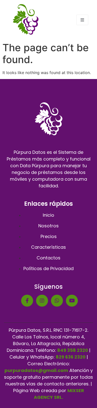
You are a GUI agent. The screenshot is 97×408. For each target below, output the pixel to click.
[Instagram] (42, 301)
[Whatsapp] (57, 301)
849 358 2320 (72, 350)
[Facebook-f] (27, 301)
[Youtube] (72, 301)
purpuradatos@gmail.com (36, 370)
